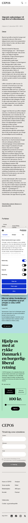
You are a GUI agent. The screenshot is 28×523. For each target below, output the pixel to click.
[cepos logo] (8, 425)
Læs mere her (6, 384)
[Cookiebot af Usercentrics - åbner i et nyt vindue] (20, 230)
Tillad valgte (14, 286)
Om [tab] (23, 234)
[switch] (24, 265)
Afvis (14, 291)
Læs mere (7, 326)
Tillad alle (14, 281)
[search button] (22, 3)
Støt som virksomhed (21, 391)
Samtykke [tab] (5, 234)
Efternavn (4, 443)
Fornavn (4, 435)
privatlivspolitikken (21, 460)
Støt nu (15, 408)
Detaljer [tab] (14, 234)
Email (3, 451)
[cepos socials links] (12, 516)
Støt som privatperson (10, 391)
